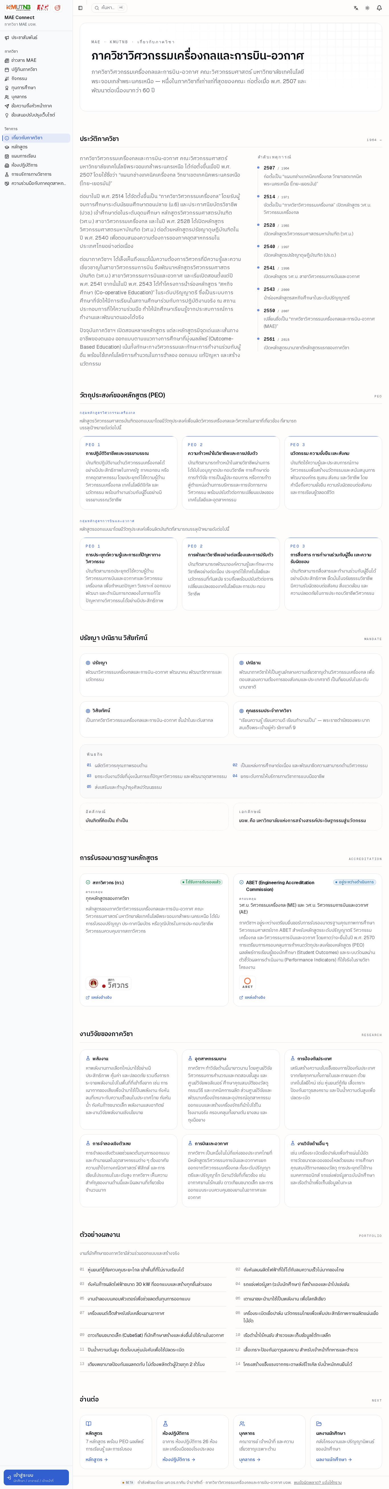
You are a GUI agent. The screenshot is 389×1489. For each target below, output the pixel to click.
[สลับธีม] (367, 8)
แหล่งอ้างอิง (101, 997)
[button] (36, 1477)
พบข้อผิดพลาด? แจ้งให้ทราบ (318, 1482)
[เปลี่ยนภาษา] (356, 8)
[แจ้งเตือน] (379, 8)
